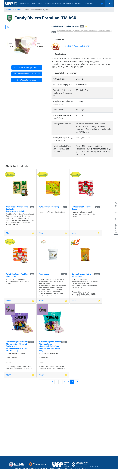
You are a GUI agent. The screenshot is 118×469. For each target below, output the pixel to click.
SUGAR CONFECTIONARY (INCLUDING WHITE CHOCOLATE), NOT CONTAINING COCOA (84, 32)
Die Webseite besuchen (27, 80)
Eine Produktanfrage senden (26, 67)
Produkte (24, 3)
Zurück (12, 46)
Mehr (8, 233)
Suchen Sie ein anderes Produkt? (116, 218)
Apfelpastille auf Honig (49, 207)
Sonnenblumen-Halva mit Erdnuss (81, 275)
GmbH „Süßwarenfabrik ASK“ (77, 46)
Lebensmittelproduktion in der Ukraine (63, 3)
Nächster (41, 46)
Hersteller (37, 3)
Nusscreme (44, 274)
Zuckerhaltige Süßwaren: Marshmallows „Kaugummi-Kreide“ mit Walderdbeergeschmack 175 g (50, 345)
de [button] (109, 3)
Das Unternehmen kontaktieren (27, 73)
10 (77, 381)
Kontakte (89, 3)
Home (8, 9)
